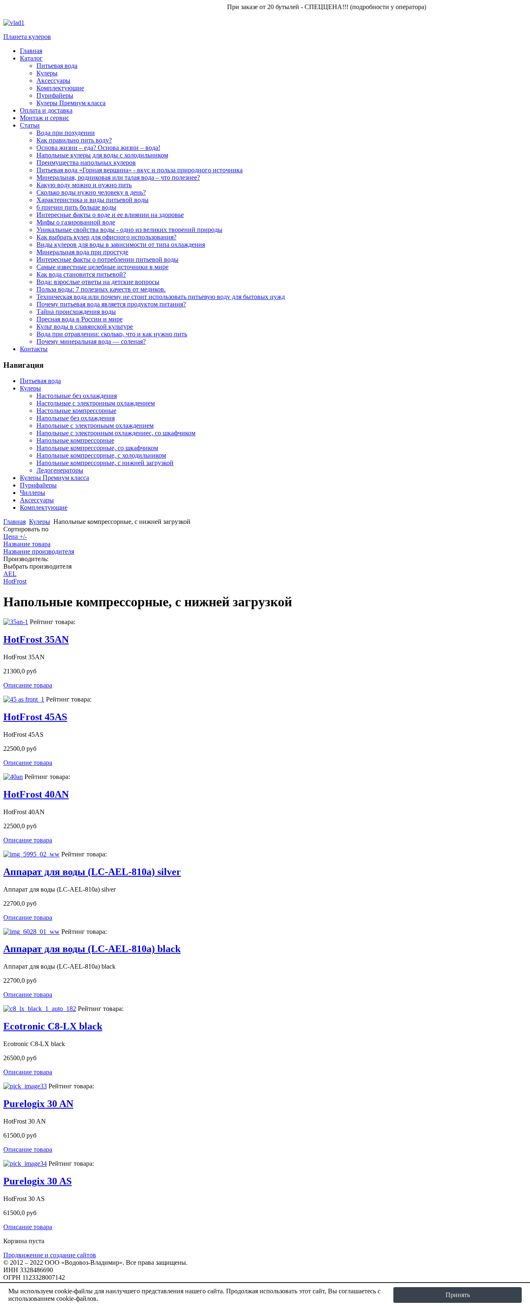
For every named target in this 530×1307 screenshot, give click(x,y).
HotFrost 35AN (36, 639)
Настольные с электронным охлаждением (95, 403)
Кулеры (30, 388)
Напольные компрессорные (75, 440)
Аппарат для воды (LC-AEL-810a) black (92, 948)
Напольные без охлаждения (75, 418)
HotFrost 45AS (35, 716)
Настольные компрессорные (76, 410)
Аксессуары (37, 500)
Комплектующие (43, 507)
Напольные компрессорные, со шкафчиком (97, 447)
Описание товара (27, 685)
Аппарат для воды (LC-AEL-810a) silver (92, 871)
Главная (14, 521)
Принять (458, 1294)
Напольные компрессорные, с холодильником (101, 455)
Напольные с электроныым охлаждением (95, 425)
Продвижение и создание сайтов (49, 1255)
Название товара (27, 543)
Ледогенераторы (59, 470)
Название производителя (38, 551)
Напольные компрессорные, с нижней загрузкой (104, 462)
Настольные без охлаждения (76, 395)
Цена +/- (15, 536)
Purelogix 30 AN (38, 1103)
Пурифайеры (38, 485)
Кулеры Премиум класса (54, 477)
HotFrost (14, 581)
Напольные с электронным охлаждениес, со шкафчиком (115, 432)
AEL (10, 573)
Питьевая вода (40, 380)
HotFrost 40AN (36, 794)
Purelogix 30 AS (37, 1181)
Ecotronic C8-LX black (52, 1026)
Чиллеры (32, 492)
